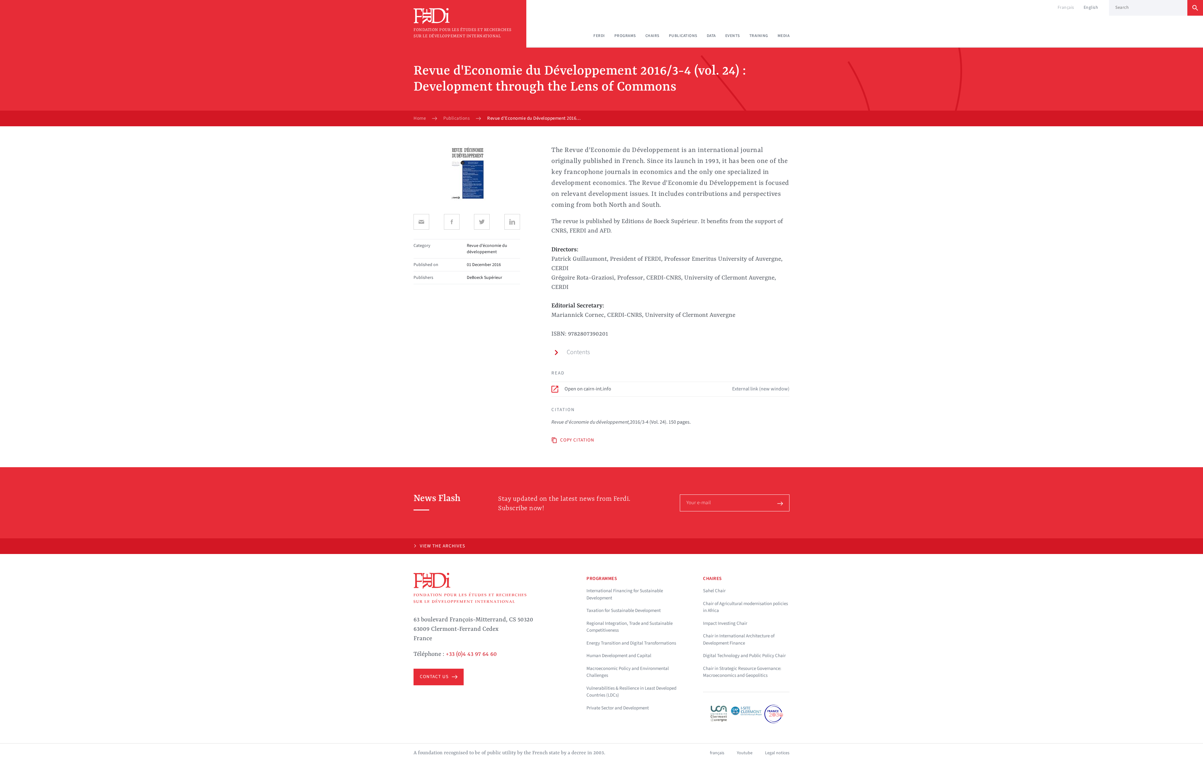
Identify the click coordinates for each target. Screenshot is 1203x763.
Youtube (745, 753)
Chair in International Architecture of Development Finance (738, 639)
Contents (578, 352)
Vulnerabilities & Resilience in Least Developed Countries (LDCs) (631, 692)
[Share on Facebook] (452, 222)
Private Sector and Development (617, 708)
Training (758, 36)
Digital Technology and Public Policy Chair (744, 655)
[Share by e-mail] (421, 222)
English (1091, 7)
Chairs (652, 36)
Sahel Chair (714, 591)
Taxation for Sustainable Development (623, 610)
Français (1066, 7)
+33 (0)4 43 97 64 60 (471, 654)
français (717, 753)
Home (420, 118)
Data (711, 36)
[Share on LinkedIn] (512, 222)
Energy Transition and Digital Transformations (631, 643)
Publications (683, 36)
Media (784, 36)
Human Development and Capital (618, 655)
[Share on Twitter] (482, 222)
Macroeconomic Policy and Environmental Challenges (627, 672)
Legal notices (777, 753)
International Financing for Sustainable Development (624, 594)
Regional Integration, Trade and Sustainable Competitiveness (629, 627)
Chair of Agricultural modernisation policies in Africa (745, 607)
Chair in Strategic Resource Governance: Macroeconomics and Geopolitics (742, 672)
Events (732, 36)
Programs (625, 36)
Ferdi (599, 36)
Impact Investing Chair (725, 623)
